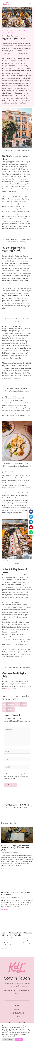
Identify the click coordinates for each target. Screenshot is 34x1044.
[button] (31, 512)
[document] (17, 522)
